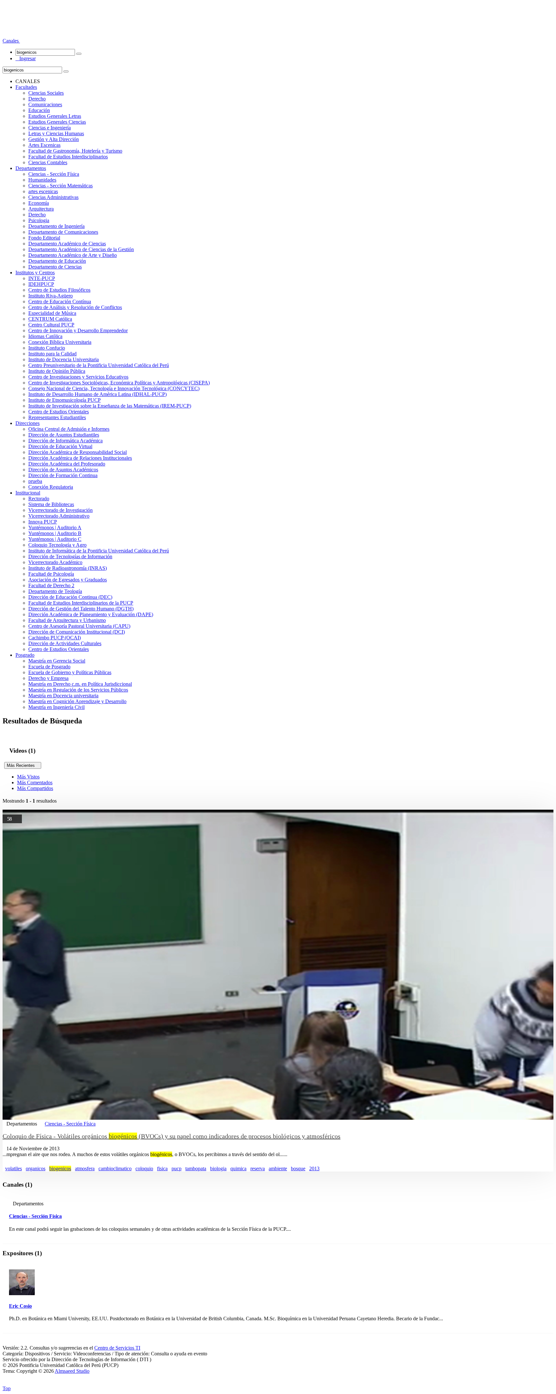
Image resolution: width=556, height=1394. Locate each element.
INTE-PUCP (41, 278)
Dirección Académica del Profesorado (66, 463)
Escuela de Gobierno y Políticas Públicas (69, 672)
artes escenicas (43, 191)
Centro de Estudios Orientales (58, 411)
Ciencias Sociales (46, 93)
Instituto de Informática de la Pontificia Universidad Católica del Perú (98, 550)
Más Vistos (28, 776)
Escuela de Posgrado (49, 666)
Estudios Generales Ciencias (57, 122)
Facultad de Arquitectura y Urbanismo (67, 620)
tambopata (195, 1168)
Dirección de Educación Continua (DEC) (70, 597)
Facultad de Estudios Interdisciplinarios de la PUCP (80, 603)
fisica (162, 1168)
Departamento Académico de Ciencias (67, 243)
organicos (35, 1168)
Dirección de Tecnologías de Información (70, 556)
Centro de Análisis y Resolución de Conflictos (75, 307)
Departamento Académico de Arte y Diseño (72, 255)
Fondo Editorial (44, 237)
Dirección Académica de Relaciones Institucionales (80, 458)
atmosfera (85, 1168)
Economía (38, 203)
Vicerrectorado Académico (55, 562)
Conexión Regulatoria (50, 487)
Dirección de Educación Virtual (60, 446)
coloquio (144, 1168)
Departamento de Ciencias (55, 266)
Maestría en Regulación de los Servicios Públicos (78, 689)
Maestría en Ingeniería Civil (56, 707)
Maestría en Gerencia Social (56, 661)
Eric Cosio (20, 1306)
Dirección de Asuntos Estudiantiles (63, 435)
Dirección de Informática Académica (65, 440)
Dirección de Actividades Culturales (64, 643)
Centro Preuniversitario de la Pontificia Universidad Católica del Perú (98, 365)
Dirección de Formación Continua (62, 475)
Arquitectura (41, 209)
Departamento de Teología (55, 591)
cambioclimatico (115, 1168)
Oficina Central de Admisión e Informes (68, 429)
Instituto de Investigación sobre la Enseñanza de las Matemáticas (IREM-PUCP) (109, 406)
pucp (176, 1168)
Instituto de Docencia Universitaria (63, 359)
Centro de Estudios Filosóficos (59, 290)
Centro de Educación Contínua (59, 301)
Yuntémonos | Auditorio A (54, 527)
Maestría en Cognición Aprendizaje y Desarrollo (77, 701)
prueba (35, 481)
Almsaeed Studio (72, 1371)
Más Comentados (34, 782)
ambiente (278, 1168)
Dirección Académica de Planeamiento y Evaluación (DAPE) (90, 614)
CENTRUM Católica (50, 319)
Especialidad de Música (52, 313)
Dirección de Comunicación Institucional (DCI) (76, 632)
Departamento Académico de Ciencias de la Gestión (81, 249)
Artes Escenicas (44, 145)
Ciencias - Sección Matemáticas (60, 185)
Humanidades (42, 180)
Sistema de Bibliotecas (51, 504)
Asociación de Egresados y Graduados (67, 579)
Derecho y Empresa (48, 678)
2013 (314, 1168)
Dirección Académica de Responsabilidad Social (77, 452)
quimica (238, 1168)
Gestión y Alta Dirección (53, 139)
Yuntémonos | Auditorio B (54, 533)
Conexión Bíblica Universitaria (59, 342)
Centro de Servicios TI (117, 1348)
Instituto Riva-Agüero (50, 295)
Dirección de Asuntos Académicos (63, 469)
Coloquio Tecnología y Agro (57, 545)
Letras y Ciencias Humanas (56, 133)
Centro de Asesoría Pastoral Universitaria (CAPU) (79, 626)
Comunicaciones (45, 104)
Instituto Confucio (46, 348)
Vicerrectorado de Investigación (60, 510)
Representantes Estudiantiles (57, 417)
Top (7, 1388)
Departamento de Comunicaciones (63, 232)
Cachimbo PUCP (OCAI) (54, 637)
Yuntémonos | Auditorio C (54, 539)
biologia (218, 1168)
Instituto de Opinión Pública (56, 371)
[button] (11, 40)
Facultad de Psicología (51, 574)
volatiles (13, 1168)
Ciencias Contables (47, 162)
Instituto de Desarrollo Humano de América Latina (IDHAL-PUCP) (97, 394)
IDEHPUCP (41, 284)
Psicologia (38, 220)
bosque (298, 1168)
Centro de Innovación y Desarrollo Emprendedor (78, 330)
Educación (39, 110)
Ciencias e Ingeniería (49, 127)
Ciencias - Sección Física (53, 174)
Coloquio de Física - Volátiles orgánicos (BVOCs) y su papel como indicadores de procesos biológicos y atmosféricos (171, 1136)
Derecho (37, 98)
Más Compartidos (35, 788)
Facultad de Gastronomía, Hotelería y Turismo (75, 151)
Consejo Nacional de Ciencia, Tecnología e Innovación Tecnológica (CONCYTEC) (113, 388)
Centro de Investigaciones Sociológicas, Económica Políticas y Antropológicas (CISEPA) (119, 382)
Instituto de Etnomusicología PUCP (64, 400)
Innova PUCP (42, 521)
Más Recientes (23, 765)
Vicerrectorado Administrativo (58, 516)
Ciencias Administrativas (53, 197)
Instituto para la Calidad (52, 353)
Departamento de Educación (57, 261)
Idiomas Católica (45, 336)
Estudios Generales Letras (54, 116)
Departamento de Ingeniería (56, 226)
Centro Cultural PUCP (51, 324)
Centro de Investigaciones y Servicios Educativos (78, 377)
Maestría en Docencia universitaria (63, 695)
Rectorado (38, 498)
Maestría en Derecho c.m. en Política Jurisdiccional (80, 684)
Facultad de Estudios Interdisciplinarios (68, 156)
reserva (257, 1168)
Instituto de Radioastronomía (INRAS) (67, 568)
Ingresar (25, 58)
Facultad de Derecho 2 (51, 585)
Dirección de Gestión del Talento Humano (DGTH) (81, 608)
